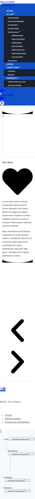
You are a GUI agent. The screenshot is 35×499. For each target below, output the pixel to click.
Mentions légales (13, 418)
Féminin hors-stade (18, 50)
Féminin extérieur (17, 35)
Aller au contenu (7, 1)
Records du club (13, 451)
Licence (9, 64)
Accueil (9, 11)
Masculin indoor (17, 46)
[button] (17, 331)
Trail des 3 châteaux (14, 85)
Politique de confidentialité (17, 422)
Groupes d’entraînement (16, 21)
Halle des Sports (17, 57)
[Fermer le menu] (0, 431)
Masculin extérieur (18, 39)
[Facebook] (1, 91)
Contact (8, 415)
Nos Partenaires (13, 28)
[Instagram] (4, 91)
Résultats (11, 74)
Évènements (8, 487)
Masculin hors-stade (19, 53)
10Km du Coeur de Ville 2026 (16, 81)
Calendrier (11, 71)
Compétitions (8, 477)
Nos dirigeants (13, 25)
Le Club (6, 439)
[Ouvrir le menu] (2, 103)
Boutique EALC (12, 60)
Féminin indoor (16, 42)
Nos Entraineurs (13, 18)
